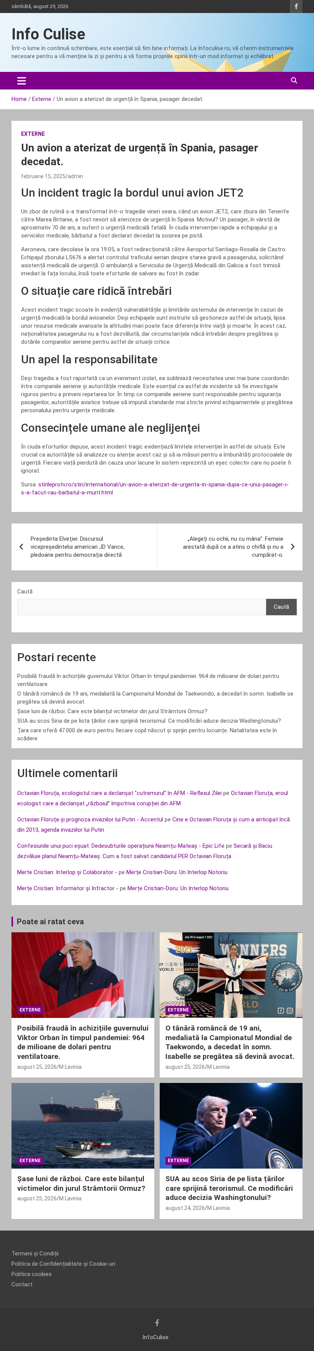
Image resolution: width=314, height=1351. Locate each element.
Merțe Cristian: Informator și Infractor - (67, 888)
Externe (33, 134)
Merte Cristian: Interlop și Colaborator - (67, 872)
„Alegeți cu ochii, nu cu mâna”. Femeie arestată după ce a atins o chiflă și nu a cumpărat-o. (233, 546)
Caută (25, 591)
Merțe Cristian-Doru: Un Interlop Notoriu (176, 872)
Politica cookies (31, 1274)
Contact (22, 1284)
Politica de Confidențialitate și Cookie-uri (63, 1263)
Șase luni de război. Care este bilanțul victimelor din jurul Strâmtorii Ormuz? (112, 711)
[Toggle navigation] (21, 80)
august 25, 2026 (37, 1067)
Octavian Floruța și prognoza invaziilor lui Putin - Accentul (90, 819)
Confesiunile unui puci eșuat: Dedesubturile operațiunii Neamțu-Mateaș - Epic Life (120, 845)
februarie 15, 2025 (43, 176)
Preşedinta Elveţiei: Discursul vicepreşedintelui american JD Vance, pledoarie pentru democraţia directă (77, 546)
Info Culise (48, 34)
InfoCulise (155, 1337)
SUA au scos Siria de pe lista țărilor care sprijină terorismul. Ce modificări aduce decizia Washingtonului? (149, 720)
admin (75, 176)
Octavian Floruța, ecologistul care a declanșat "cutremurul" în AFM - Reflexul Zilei (119, 793)
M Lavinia (70, 1067)
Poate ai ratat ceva (50, 921)
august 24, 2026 (185, 1208)
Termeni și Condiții (35, 1253)
